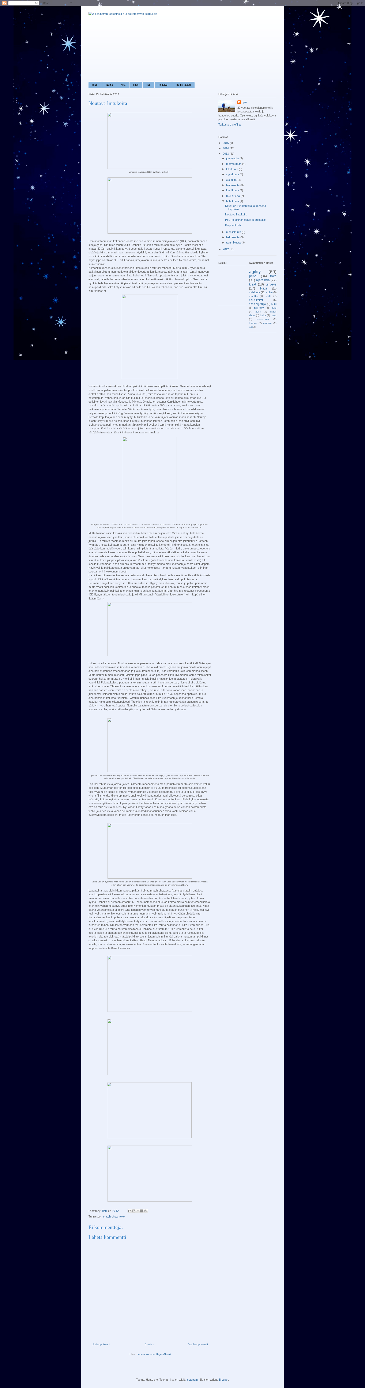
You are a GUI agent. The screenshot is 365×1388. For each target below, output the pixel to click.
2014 (226, 148)
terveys (271, 284)
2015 (226, 143)
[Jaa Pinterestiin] (146, 1211)
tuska (263, 315)
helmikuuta (233, 237)
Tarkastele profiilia (229, 124)
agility (255, 271)
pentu (253, 276)
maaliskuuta (234, 232)
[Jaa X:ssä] (138, 1211)
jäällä (258, 311)
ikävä (263, 288)
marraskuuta (234, 163)
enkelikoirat (256, 300)
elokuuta (231, 179)
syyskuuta (233, 174)
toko (122, 1216)
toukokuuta (233, 196)
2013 (226, 153)
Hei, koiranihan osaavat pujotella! (245, 219)
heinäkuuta (233, 185)
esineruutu (263, 319)
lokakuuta (232, 169)
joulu (273, 307)
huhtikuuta (233, 201)
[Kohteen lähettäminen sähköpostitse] (130, 1211)
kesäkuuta (233, 190)
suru (273, 304)
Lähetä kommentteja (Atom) (154, 1354)
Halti (136, 84)
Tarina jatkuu (183, 84)
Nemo (109, 84)
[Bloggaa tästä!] (134, 1211)
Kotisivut (163, 84)
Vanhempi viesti (198, 1344)
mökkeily (254, 292)
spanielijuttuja (257, 304)
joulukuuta (233, 158)
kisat (252, 284)
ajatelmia (263, 280)
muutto (253, 296)
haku (273, 315)
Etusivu (149, 1344)
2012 (226, 249)
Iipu (148, 84)
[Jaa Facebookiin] (142, 1211)
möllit (268, 296)
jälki (251, 327)
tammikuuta (233, 242)
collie (269, 292)
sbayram (192, 1379)
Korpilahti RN (233, 225)
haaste (253, 323)
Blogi (95, 84)
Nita (123, 84)
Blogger (223, 1379)
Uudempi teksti (101, 1344)
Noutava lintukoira (236, 214)
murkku (267, 323)
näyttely (259, 307)
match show (110, 1216)
